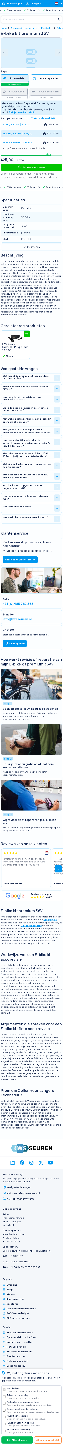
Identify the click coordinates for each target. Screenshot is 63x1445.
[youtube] (50, 1162)
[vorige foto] (4, 52)
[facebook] (22, 1162)
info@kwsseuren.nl (17, 619)
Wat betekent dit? (44, 117)
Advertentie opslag (23, 1396)
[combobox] (57, 3)
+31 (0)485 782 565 (18, 604)
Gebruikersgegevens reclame (29, 1403)
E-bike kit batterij (31, 925)
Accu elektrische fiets (24, 28)
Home (4, 28)
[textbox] (56, 3)
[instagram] (31, 1162)
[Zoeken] (58, 19)
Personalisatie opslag (20, 1431)
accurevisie (50, 919)
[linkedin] (12, 1162)
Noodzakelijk (27, 1390)
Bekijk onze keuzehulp (22, 112)
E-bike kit (47, 28)
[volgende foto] (58, 52)
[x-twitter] (41, 1162)
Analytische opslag (26, 1417)
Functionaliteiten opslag (24, 1424)
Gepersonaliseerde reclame (33, 1410)
